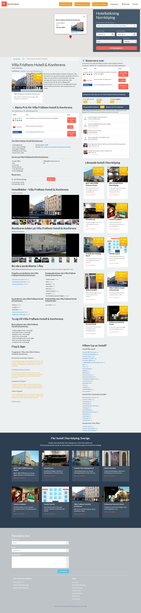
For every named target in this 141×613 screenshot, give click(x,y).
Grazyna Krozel (17, 255)
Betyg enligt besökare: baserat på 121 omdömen (103, 107)
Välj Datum (51, 179)
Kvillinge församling (50, 147)
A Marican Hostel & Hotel (114, 504)
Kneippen (87, 408)
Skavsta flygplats (18, 284)
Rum (97, 38)
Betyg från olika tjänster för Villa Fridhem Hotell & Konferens (104, 94)
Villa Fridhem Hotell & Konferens (116, 289)
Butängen (87, 418)
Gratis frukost (88, 356)
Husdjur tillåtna (89, 360)
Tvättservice (88, 381)
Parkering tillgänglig (90, 354)
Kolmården (87, 420)
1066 (70, 127)
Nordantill (87, 404)
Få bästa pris (39, 71)
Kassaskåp (87, 391)
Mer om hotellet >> (91, 195)
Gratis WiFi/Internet (91, 352)
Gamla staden (88, 399)
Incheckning (100, 31)
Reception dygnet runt (91, 379)
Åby (42, 147)
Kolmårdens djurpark (19, 281)
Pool (85, 385)
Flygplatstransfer (89, 358)
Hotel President (115, 219)
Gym (85, 366)
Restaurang (87, 368)
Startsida (126, 4)
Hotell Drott (90, 219)
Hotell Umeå (76, 599)
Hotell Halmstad (77, 588)
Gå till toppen (16, 401)
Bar (85, 364)
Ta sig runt (29, 71)
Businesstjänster (89, 377)
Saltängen (87, 416)
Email (13, 547)
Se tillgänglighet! (116, 48)
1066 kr (77, 32)
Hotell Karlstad (77, 593)
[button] (70, 37)
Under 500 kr (88, 426)
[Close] (84, 16)
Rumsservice (88, 375)
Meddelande (16, 555)
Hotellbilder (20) (25, 90)
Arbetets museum (18, 279)
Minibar (86, 371)
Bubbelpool (87, 383)
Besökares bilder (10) (36, 90)
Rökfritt (86, 387)
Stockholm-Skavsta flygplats (21, 369)
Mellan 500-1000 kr (90, 428)
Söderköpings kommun (91, 406)
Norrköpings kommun (64, 147)
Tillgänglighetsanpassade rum (94, 362)
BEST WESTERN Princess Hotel (92, 184)
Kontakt (135, 4)
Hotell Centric (114, 254)
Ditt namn (15, 539)
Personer (126, 38)
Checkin (22, 71)
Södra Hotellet (91, 290)
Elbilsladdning (88, 389)
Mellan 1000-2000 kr (90, 430)
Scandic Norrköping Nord (84, 468)
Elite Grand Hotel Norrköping (116, 184)
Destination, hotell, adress (105, 22)
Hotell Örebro (76, 590)
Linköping (87, 401)
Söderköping (88, 410)
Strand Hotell (91, 324)
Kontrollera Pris (71, 120)
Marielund (87, 414)
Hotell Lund (75, 596)
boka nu (38, 81)
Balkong (86, 373)
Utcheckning (120, 31)
